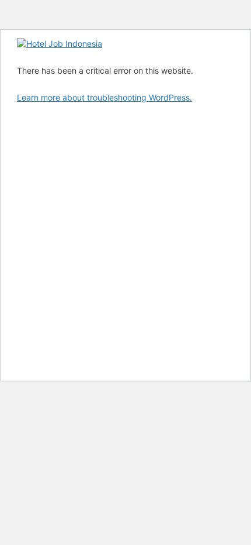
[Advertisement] (125, 241)
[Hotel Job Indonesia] (59, 44)
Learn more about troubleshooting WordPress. (104, 97)
